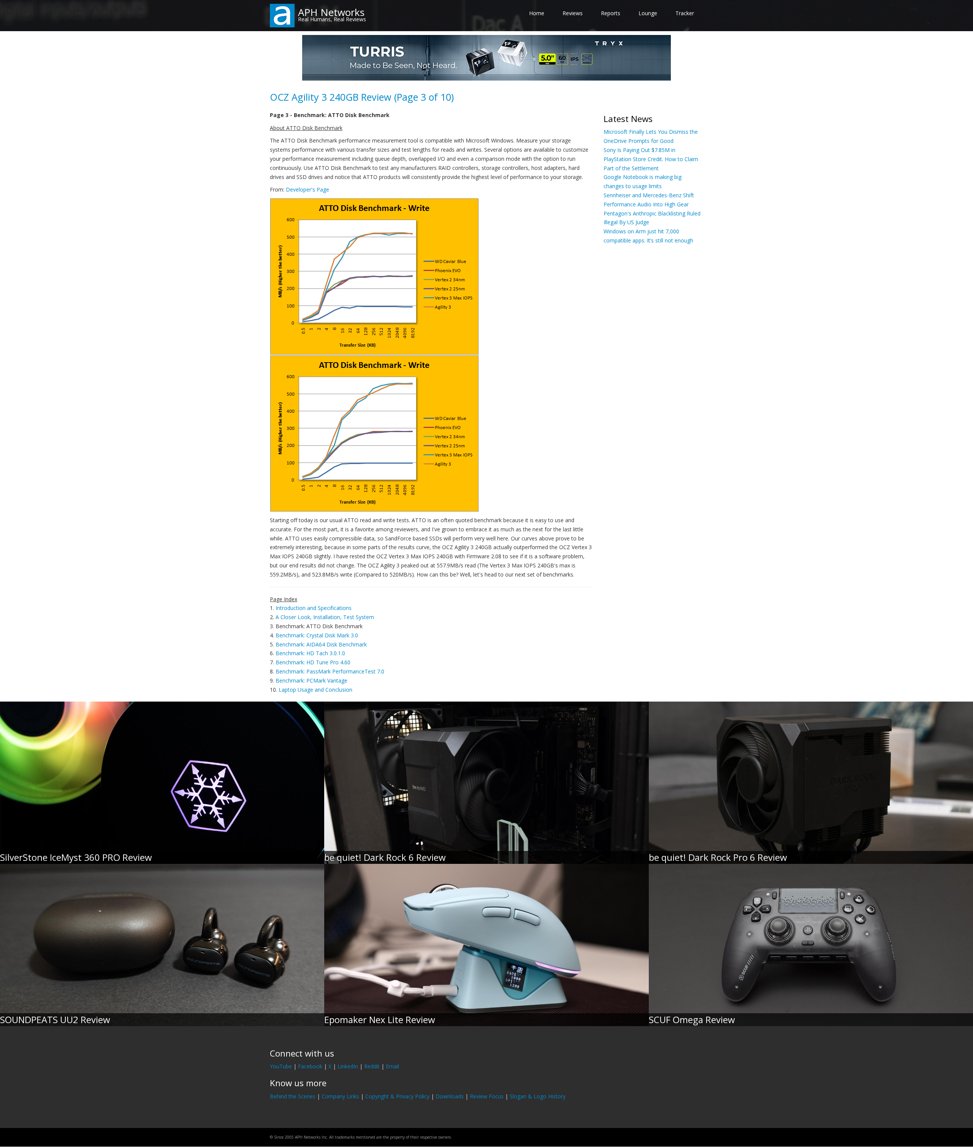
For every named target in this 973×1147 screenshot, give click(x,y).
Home (536, 13)
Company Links (340, 1096)
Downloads (450, 1096)
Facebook (310, 1066)
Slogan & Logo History (538, 1096)
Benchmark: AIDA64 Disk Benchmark (321, 644)
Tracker (684, 13)
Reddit (372, 1066)
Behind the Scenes (292, 1096)
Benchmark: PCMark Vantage (311, 680)
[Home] (282, 15)
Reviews (573, 13)
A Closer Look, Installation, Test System (325, 617)
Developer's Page (307, 189)
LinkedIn (348, 1066)
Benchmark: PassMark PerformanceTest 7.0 (330, 671)
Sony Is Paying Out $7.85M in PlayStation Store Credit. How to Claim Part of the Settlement (651, 159)
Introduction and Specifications (314, 608)
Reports (610, 13)
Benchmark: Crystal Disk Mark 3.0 (317, 635)
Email (392, 1066)
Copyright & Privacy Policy (397, 1096)
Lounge (648, 13)
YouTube (281, 1066)
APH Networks (331, 12)
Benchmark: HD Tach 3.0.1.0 (310, 653)
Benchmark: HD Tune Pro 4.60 (313, 662)
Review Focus (487, 1096)
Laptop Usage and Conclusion (315, 689)
